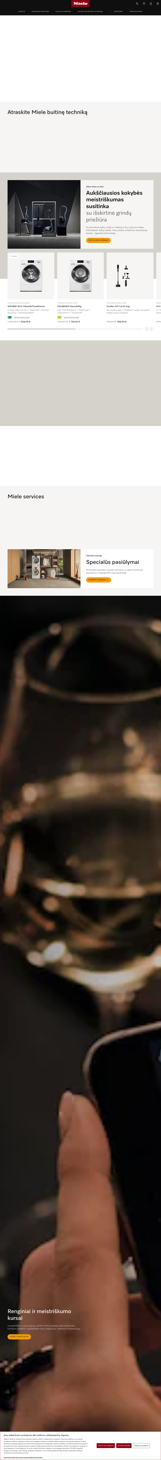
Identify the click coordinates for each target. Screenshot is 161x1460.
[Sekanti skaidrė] (151, 98)
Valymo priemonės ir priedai (90, 11)
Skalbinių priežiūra (40, 11)
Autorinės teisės (9, 1457)
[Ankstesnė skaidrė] (147, 98)
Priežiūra (118, 11)
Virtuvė (21, 11)
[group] (31, 287)
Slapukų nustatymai (141, 1445)
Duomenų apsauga (22, 1457)
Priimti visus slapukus (106, 1445)
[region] (80, 58)
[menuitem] (23, 11)
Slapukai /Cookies (36, 1457)
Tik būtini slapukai (124, 1445)
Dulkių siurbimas (63, 11)
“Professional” (136, 11)
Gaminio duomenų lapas (22, 317)
